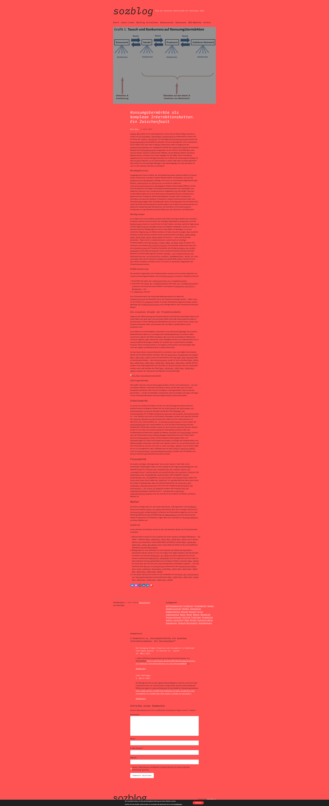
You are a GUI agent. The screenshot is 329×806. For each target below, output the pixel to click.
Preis (132, 480)
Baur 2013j (145, 357)
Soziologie (144, 602)
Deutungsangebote (137, 142)
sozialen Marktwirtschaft (144, 419)
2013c (132, 237)
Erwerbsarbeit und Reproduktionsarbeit (154, 451)
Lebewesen (149, 302)
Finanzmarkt (200, 606)
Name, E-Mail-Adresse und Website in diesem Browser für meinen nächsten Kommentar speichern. (161, 768)
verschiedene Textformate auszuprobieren (157, 136)
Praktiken (196, 617)
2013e (143, 237)
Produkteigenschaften (150, 304)
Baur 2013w (155, 363)
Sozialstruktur (205, 620)
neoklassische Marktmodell (142, 180)
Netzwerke (205, 614)
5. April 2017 (143, 678)
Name (133, 739)
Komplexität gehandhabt (158, 558)
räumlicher (138, 292)
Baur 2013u (135, 363)
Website (133, 758)
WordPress (211, 799)
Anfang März (135, 134)
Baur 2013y (175, 363)
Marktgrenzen (136, 224)
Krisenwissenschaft (180, 139)
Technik (182, 623)
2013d (138, 237)
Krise (200, 612)
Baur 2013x (165, 363)
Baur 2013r (172, 569)
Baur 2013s (182, 569)
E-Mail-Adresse (136, 748)
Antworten (141, 668)
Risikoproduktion (190, 517)
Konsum (184, 612)
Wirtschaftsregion (173, 422)
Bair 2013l (175, 368)
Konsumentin (144, 438)
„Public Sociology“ (149, 139)
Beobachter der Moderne (160, 555)
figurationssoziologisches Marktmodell (147, 186)
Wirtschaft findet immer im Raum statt (166, 243)
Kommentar (135, 715)
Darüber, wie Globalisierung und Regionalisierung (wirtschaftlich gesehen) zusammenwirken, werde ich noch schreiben (164, 256)
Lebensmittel (172, 614)
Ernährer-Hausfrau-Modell (184, 448)
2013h (159, 237)
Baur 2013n (181, 539)
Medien (193, 507)
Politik (152, 259)
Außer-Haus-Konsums (185, 357)
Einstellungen (178, 804)
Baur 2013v (145, 363)
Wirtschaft (153, 512)
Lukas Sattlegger (143, 675)
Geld (140, 469)
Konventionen (185, 566)
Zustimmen (198, 803)
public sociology (175, 620)
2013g (154, 237)
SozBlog (133, 10)
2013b (193, 235)
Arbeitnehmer (186, 432)
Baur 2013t (193, 360)
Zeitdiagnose (205, 623)
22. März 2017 (143, 653)
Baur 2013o (142, 545)
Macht (161, 259)
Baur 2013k (164, 368)
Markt (189, 614)
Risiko (193, 620)
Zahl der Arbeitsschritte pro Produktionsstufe (165, 281)
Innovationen (159, 566)
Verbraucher (162, 360)
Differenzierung (174, 606)
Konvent (193, 612)
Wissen (147, 566)
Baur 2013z (186, 363)
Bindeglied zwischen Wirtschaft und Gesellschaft (176, 414)
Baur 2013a (185, 235)
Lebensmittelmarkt (180, 147)
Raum (187, 620)
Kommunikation (171, 515)
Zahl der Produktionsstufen (185, 283)
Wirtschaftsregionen (158, 245)
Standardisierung (137, 299)
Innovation (195, 609)
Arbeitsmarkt (170, 408)
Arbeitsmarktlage (137, 424)
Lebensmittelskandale (139, 147)
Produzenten (183, 355)
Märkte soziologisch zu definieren (145, 183)
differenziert (168, 276)
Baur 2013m (185, 368)
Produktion (207, 617)
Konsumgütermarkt (148, 150)
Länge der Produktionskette (156, 283)
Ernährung (188, 606)
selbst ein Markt (153, 509)
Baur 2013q (193, 561)
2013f (148, 237)
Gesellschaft (138, 512)
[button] (132, 585)
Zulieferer (172, 355)
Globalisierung (140, 248)
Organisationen (173, 617)
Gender (210, 606)
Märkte (158, 145)
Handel (195, 355)
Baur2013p (152, 545)
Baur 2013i (135, 357)
